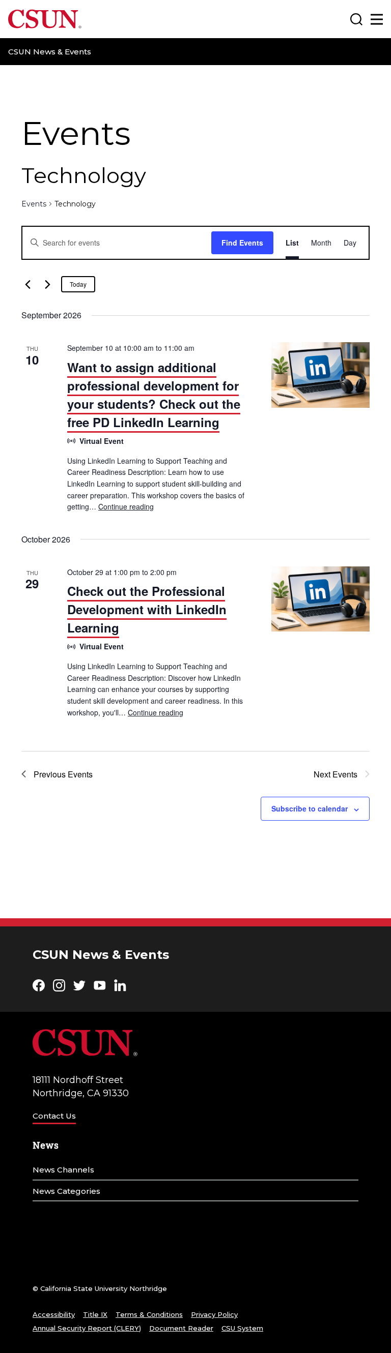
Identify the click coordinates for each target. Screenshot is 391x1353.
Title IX (95, 1314)
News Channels (63, 1170)
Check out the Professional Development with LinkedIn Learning (147, 609)
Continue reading (126, 506)
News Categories (66, 1191)
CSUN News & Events (49, 51)
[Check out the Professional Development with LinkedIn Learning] (320, 599)
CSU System (242, 1328)
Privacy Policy (214, 1314)
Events (33, 203)
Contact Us (54, 1116)
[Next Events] (47, 284)
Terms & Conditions (149, 1314)
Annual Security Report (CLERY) (87, 1328)
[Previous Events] (27, 284)
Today (78, 284)
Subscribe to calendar (309, 808)
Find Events (242, 242)
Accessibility (54, 1314)
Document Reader (181, 1328)
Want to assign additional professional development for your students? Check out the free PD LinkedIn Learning (153, 394)
